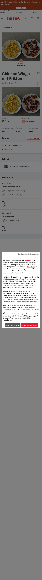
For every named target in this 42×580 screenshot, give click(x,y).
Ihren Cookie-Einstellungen (13, 299)
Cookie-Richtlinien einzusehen (27, 301)
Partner (27, 260)
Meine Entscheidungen (12, 325)
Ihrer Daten (31, 267)
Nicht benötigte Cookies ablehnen (28, 254)
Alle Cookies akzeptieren (29, 325)
